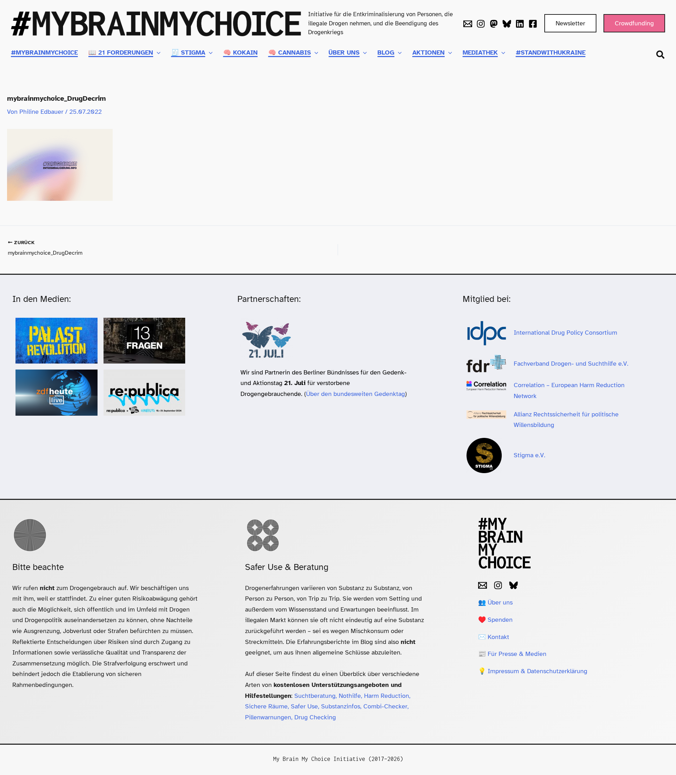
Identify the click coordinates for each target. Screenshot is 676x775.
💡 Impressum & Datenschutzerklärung (532, 671)
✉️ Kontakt (493, 637)
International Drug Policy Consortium (566, 332)
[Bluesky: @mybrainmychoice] (513, 585)
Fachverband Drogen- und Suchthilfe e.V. (571, 363)
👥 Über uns (495, 602)
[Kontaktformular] (467, 23)
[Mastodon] (493, 23)
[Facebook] (532, 23)
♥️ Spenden (495, 620)
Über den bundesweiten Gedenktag (355, 394)
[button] (570, 23)
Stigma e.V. (529, 455)
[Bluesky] (506, 23)
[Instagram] (480, 23)
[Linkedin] (519, 23)
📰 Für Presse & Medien (512, 654)
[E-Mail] (482, 585)
